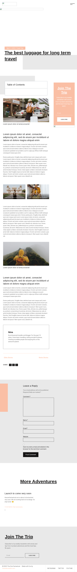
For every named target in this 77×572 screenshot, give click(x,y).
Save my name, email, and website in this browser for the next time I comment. (36, 448)
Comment (26, 396)
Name (25, 420)
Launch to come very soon (18, 493)
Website (25, 436)
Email (25, 428)
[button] (10, 365)
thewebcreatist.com (8, 568)
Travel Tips (19, 48)
